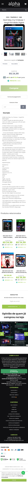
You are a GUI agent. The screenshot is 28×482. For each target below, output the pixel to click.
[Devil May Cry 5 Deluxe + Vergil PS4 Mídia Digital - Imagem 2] (11, 54)
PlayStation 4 (14, 17)
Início (7, 17)
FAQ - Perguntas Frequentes (14, 416)
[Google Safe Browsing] (12, 459)
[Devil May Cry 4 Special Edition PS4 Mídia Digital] (20, 268)
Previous (2, 54)
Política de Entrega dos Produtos (14, 420)
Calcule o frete (13, 102)
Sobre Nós (14, 409)
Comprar (14, 88)
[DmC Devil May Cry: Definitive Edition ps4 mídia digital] (7, 267)
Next (26, 53)
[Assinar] (14, 307)
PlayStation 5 (14, 392)
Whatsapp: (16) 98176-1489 (14, 439)
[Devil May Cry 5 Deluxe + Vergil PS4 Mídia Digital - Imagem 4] (23, 54)
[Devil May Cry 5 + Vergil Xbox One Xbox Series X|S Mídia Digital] (20, 233)
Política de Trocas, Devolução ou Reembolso (14, 427)
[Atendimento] (23, 473)
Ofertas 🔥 (14, 397)
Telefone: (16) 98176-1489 (14, 437)
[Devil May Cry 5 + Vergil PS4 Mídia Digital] (7, 233)
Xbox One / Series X (14, 395)
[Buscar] (26, 10)
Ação (20, 17)
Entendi (14, 480)
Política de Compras (14, 418)
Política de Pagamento (14, 423)
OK (23, 107)
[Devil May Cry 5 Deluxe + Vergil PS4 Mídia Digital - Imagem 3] (17, 54)
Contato (14, 407)
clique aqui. (18, 207)
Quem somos (14, 411)
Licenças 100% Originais (14, 414)
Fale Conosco (14, 405)
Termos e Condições (14, 429)
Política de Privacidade (14, 425)
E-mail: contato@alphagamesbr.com (14, 440)
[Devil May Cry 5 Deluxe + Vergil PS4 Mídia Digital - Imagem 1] (5, 54)
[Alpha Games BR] (14, 4)
